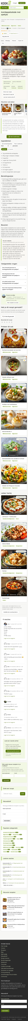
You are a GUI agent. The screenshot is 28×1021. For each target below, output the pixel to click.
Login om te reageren (9, 638)
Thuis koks (3, 964)
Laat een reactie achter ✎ (9, 97)
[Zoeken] (25, 7)
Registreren (22, 3)
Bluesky (8, 1019)
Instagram (14, 1019)
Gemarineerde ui (7, 431)
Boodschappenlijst (6, 960)
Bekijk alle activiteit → (9, 885)
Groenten (6, 849)
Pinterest (14, 40)
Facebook (20, 1019)
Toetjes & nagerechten (9, 838)
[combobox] (16, 7)
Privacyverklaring (5, 972)
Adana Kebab (6, 543)
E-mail (15, 773)
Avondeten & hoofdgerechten (8, 518)
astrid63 (9, 701)
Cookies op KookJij (5, 966)
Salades (19, 25)
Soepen (4, 600)
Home (8, 19)
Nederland (20, 88)
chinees (9, 714)
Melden (9, 635)
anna (8, 624)
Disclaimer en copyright (7, 970)
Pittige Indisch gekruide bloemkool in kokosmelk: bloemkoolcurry (15, 906)
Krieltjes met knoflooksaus (9, 404)
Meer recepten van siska (12, 302)
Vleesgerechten (19, 546)
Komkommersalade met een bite (11, 350)
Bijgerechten (13, 25)
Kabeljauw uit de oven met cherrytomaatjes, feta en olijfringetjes (14, 899)
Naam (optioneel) (6, 773)
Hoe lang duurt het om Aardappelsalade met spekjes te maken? (10, 275)
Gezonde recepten (15, 851)
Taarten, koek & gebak (9, 845)
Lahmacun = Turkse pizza (9, 516)
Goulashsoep (5, 598)
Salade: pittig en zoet (8, 377)
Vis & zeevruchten (8, 841)
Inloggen (15, 3)
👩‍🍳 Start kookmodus (14, 136)
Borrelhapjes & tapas (8, 843)
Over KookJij (4, 946)
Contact (3, 948)
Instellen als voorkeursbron (11, 612)
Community (4, 976)
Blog (2, 952)
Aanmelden (6, 780)
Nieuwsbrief (4, 956)
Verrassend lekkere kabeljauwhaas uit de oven (16, 925)
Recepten (12, 19)
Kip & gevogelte (16, 849)
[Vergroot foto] (3, 63)
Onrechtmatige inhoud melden (9, 974)
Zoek (22, 793)
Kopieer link (20, 40)
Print (3, 43)
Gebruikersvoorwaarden (7, 968)
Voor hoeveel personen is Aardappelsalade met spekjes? (10, 268)
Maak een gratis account (13, 751)
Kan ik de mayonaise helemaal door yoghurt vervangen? (12, 288)
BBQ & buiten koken (6, 25)
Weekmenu (4, 962)
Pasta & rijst (19, 847)
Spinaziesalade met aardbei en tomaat (13, 458)
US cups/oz (10, 149)
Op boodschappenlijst (7, 143)
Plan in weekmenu (18, 143)
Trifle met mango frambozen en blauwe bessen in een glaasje (15, 913)
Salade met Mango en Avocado (11, 485)
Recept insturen (5, 958)
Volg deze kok (5, 36)
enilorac (9, 727)
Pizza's (17, 518)
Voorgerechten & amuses (9, 836)
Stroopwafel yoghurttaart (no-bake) (16, 919)
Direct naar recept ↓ (7, 91)
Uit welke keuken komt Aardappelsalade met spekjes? (10, 282)
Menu (5, 7)
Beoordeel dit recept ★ (8, 94)
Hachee (4, 571)
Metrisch (4, 149)
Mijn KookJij (4, 954)
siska (13, 295)
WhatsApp (7, 40)
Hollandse (13, 88)
